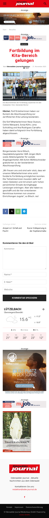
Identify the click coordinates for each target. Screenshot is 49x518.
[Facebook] (5, 211)
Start (4, 29)
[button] (4, 3)
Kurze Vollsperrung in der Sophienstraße (36, 229)
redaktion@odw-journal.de (24, 489)
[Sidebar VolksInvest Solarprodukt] (24, 393)
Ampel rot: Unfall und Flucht (12, 229)
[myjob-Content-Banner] (24, 143)
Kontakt (9, 507)
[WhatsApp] (18, 211)
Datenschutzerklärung (34, 507)
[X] (11, 211)
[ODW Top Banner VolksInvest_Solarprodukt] (24, 19)
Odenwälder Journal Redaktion (18, 66)
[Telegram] (24, 211)
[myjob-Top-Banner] (24, 38)
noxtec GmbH (24, 514)
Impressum (19, 507)
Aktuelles (12, 29)
